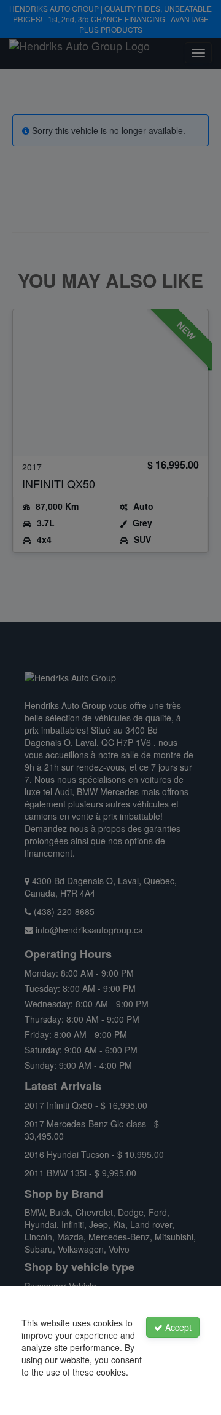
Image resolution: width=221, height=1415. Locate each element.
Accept (177, 1327)
